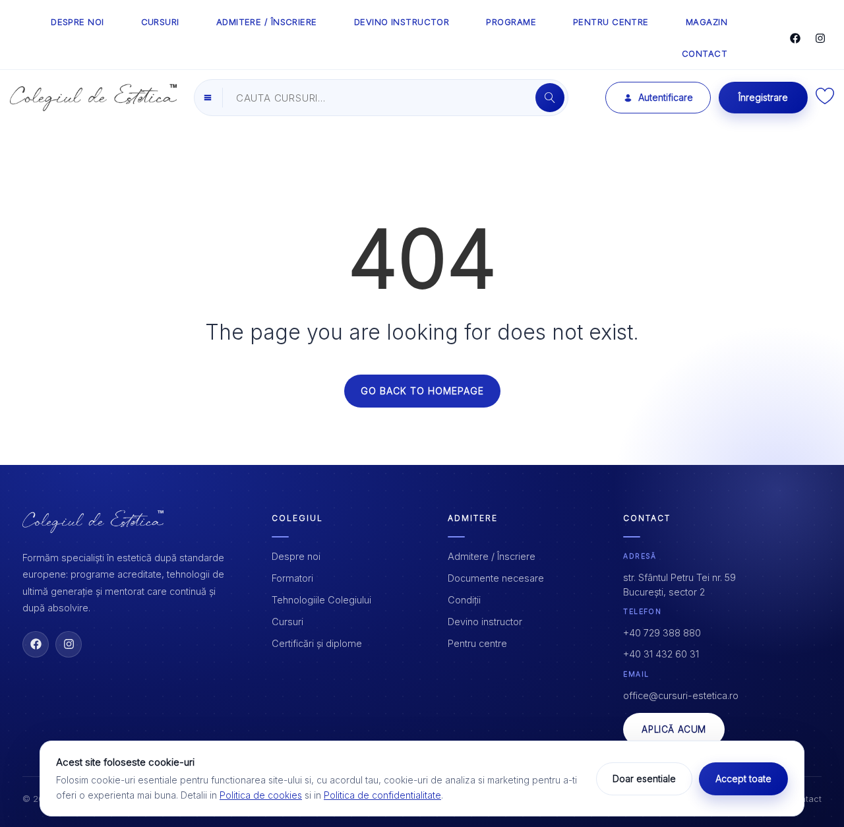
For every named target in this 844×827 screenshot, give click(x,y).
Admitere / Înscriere (491, 556)
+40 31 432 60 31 (661, 653)
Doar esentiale (644, 778)
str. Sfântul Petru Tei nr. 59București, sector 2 (679, 584)
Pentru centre (477, 643)
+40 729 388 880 (662, 632)
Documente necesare (496, 578)
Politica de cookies (261, 795)
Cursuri (287, 621)
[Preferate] (825, 100)
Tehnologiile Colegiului (321, 599)
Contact (805, 798)
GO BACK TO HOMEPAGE (422, 390)
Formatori (292, 578)
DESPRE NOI (77, 21)
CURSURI (160, 21)
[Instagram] (820, 38)
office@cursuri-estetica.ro (680, 695)
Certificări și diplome (317, 643)
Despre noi (296, 556)
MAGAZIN (706, 21)
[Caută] (549, 97)
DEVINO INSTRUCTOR (402, 21)
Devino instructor (485, 621)
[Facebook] (795, 38)
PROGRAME (511, 21)
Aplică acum (674, 729)
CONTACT (704, 53)
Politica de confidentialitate (382, 795)
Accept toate (743, 778)
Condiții (464, 599)
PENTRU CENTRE (611, 21)
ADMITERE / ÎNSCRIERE (266, 21)
